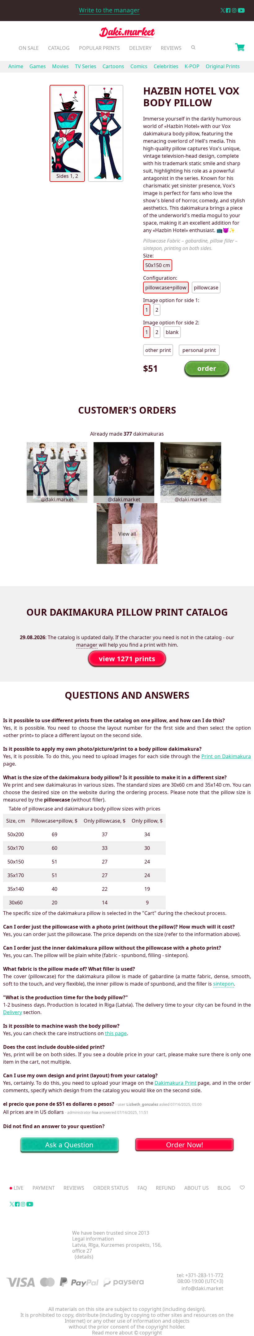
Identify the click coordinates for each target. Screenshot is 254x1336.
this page (116, 1033)
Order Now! (184, 1144)
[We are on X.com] (222, 10)
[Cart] (240, 48)
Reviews (171, 48)
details (84, 1257)
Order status (111, 1187)
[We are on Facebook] (228, 10)
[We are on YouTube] (241, 10)
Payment (44, 1187)
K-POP (192, 66)
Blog (224, 1187)
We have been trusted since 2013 (110, 1233)
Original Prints (223, 66)
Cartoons (113, 66)
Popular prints (99, 48)
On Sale (29, 48)
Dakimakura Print (175, 1082)
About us (196, 1187)
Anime (15, 66)
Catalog (59, 48)
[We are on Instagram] (234, 10)
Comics (138, 66)
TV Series (85, 66)
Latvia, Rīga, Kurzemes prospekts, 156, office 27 (117, 1248)
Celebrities (166, 66)
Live (19, 1187)
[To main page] (127, 34)
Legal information (93, 1239)
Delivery (140, 48)
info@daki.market (202, 1288)
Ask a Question (69, 1144)
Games (37, 66)
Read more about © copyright (127, 1333)
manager (87, 644)
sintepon (223, 983)
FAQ (142, 1187)
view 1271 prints (127, 658)
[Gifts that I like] (242, 1187)
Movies (60, 66)
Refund (165, 1187)
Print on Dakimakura (226, 756)
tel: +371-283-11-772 (200, 1275)
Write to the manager (109, 10)
